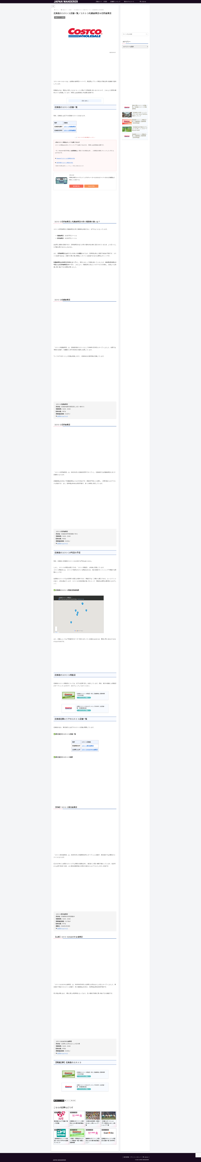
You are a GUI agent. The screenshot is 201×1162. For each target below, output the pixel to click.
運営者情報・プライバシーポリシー (132, 1157)
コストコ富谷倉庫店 (88, 746)
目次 (83, 101)
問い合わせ (145, 1157)
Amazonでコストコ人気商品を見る (65, 158)
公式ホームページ (62, 416)
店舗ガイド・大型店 (59, 1100)
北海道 (73, 1100)
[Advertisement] (85, 65)
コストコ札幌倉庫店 (70, 126)
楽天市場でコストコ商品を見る (65, 162)
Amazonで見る (91, 186)
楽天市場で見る (76, 186)
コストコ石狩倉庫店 (70, 130)
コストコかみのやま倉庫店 (90, 749)
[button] (146, 34)
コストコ (68, 1100)
